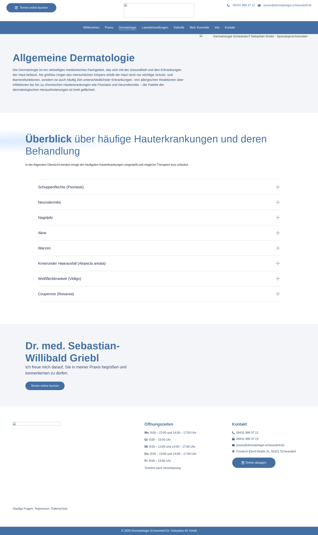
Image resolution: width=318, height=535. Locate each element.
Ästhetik (179, 27)
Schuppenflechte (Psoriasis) (61, 187)
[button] (159, 190)
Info (217, 27)
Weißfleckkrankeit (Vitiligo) (59, 279)
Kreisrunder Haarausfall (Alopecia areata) (72, 263)
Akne (42, 233)
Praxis (109, 27)
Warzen (44, 248)
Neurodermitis (49, 202)
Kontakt (230, 27)
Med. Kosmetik (199, 27)
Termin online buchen (45, 385)
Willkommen (91, 27)
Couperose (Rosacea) (56, 294)
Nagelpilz (45, 218)
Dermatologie (127, 27)
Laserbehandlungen (155, 27)
